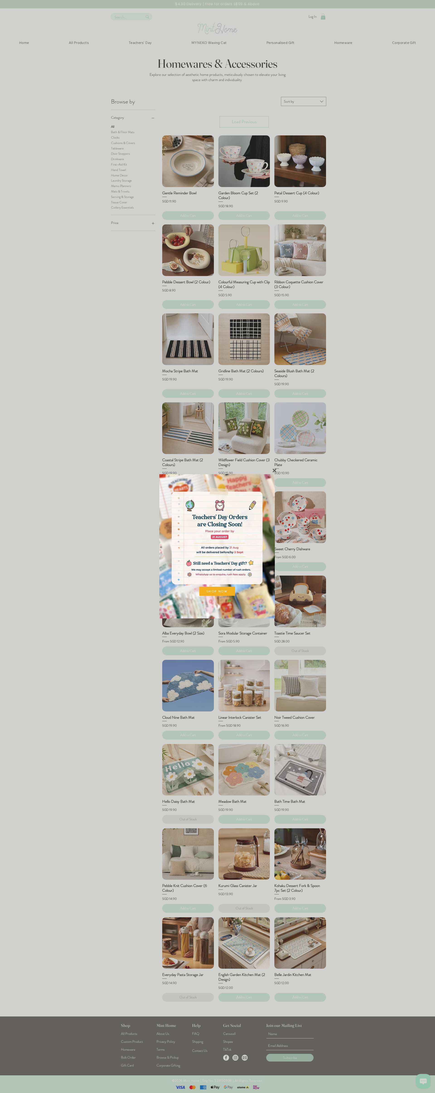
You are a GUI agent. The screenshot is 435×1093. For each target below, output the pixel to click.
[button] (274, 470)
